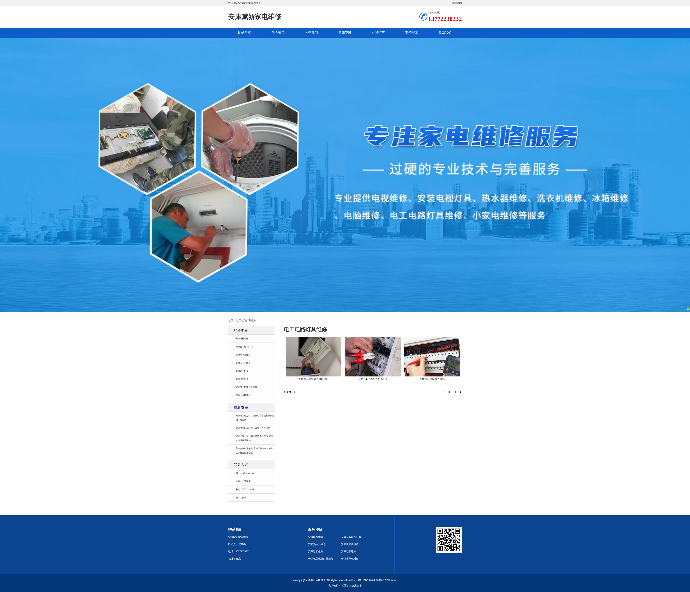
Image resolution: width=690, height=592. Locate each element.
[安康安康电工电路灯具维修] (432, 375)
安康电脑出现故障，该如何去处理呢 (253, 428)
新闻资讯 (344, 32)
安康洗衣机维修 (243, 363)
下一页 (447, 392)
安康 (387, 580)
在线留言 (378, 32)
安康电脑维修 (242, 379)
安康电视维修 (242, 338)
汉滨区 (395, 580)
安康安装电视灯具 (244, 346)
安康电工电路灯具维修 (246, 387)
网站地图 (457, 3)
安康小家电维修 (243, 395)
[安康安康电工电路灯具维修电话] (373, 375)
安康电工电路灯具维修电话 (313, 379)
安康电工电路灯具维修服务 (373, 379)
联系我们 (445, 32)
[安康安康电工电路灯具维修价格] (313, 375)
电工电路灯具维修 (246, 320)
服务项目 (278, 32)
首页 (230, 320)
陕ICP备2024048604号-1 (371, 580)
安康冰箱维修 (242, 371)
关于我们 (311, 32)
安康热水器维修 (243, 354)
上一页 (458, 392)
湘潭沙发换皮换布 (352, 585)
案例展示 (411, 32)
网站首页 (244, 32)
